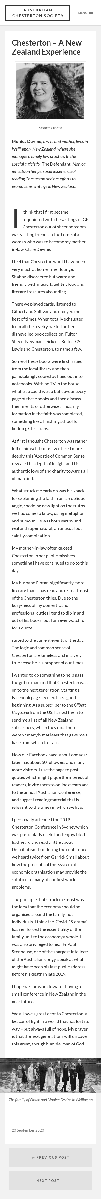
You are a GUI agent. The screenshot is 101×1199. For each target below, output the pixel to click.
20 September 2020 (28, 1130)
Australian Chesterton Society (38, 12)
